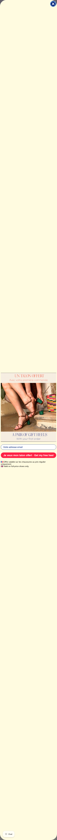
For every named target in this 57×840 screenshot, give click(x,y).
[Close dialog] (53, 4)
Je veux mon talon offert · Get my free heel (28, 455)
